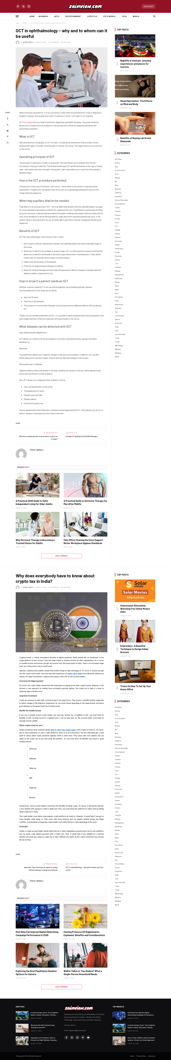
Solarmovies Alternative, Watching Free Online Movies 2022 (135, 608)
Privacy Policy (141, 1056)
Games (117, 234)
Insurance (118, 256)
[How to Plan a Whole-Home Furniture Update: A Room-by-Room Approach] (119, 1040)
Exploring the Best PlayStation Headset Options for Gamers (36, 973)
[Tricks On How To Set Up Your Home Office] (135, 671)
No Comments (54, 42)
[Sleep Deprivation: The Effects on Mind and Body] (135, 86)
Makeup (117, 271)
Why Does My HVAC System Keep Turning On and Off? (43, 1026)
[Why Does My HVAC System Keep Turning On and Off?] (22, 1028)
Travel (117, 342)
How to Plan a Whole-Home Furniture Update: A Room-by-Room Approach (141, 1039)
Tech (124, 16)
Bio (116, 181)
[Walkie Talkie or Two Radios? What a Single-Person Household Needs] (85, 955)
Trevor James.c (28, 42)
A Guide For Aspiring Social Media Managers (82, 436)
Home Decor (119, 249)
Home (32, 16)
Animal (117, 163)
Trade (117, 338)
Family (117, 208)
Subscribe (148, 6)
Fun (116, 226)
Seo (116, 312)
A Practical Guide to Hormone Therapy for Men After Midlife (85, 502)
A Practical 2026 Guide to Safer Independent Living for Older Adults (34, 502)
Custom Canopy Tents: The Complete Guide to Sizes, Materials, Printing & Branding (44, 1014)
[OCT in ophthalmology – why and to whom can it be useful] (61, 77)
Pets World (109, 16)
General (117, 237)
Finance (117, 215)
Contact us (151, 1056)
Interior (117, 260)
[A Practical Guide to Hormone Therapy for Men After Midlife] (85, 485)
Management (119, 275)
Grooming (118, 241)
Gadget (117, 230)
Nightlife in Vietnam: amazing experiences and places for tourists (135, 63)
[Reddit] (7, 130)
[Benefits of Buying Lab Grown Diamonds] (135, 123)
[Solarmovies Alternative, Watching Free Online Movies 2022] (135, 590)
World (136, 16)
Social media (119, 316)
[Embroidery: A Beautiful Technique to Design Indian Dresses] (135, 631)
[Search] (154, 16)
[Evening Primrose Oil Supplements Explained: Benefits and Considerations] (85, 916)
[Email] (7, 142)
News (117, 290)
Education (118, 196)
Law (116, 263)
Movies (117, 282)
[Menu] (17, 16)
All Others (118, 159)
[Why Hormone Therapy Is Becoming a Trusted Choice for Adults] (37, 524)
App (116, 167)
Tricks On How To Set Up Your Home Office (135, 688)
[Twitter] (7, 124)
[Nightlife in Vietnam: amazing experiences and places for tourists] (135, 45)
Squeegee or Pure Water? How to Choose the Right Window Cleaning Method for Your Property (43, 1039)
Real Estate (119, 304)
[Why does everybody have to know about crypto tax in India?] (61, 622)
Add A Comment (61, 556)
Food (117, 222)
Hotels (117, 252)
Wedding (118, 353)
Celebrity (118, 193)
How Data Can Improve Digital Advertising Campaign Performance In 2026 (37, 933)
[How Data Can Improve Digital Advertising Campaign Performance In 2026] (37, 916)
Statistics (118, 323)
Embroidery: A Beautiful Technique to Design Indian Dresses (134, 649)
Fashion (118, 211)
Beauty (117, 178)
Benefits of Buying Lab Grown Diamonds (135, 140)
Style (117, 327)
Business (43, 16)
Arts (56, 16)
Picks (117, 301)
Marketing (118, 278)
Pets (116, 293)
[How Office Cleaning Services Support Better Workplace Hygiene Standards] (85, 524)
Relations (118, 308)
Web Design (119, 345)
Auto (116, 174)
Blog (116, 185)
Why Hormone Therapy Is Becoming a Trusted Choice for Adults (35, 542)
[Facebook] (7, 118)
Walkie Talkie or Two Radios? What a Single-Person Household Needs (83, 973)
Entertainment (73, 16)
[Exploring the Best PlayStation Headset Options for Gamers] (37, 955)
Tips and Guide (120, 334)
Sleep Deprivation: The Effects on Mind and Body (136, 102)
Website (118, 349)
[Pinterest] (7, 136)
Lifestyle (92, 16)
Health (117, 245)
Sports (117, 319)
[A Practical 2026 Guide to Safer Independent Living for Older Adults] (37, 485)
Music (117, 286)
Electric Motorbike (121, 200)
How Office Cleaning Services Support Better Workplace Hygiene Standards (83, 542)
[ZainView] (85, 6)
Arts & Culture (120, 170)
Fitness (117, 219)
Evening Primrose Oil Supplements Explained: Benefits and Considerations (84, 933)
